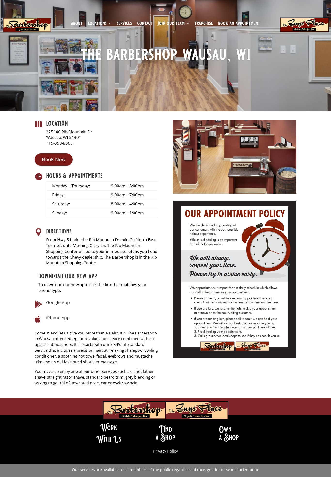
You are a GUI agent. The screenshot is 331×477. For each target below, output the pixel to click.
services (124, 24)
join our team (171, 24)
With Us (108, 439)
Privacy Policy (165, 451)
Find (165, 429)
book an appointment (239, 24)
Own (225, 429)
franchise (204, 24)
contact (144, 24)
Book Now (53, 159)
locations (97, 24)
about (77, 24)
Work (108, 427)
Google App (58, 302)
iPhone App (58, 317)
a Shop (165, 437)
